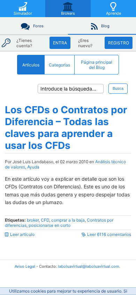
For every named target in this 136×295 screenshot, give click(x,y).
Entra (60, 42)
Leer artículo (22, 234)
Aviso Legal (25, 266)
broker (33, 220)
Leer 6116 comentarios (109, 234)
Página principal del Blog (96, 64)
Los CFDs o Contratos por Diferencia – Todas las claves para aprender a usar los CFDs (66, 127)
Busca (118, 88)
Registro (118, 42)
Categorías (59, 64)
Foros (38, 25)
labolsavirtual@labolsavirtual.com (88, 266)
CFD (45, 220)
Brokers (68, 13)
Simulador (23, 13)
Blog (105, 25)
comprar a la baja (68, 220)
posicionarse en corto (49, 225)
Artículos (30, 64)
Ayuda (33, 167)
